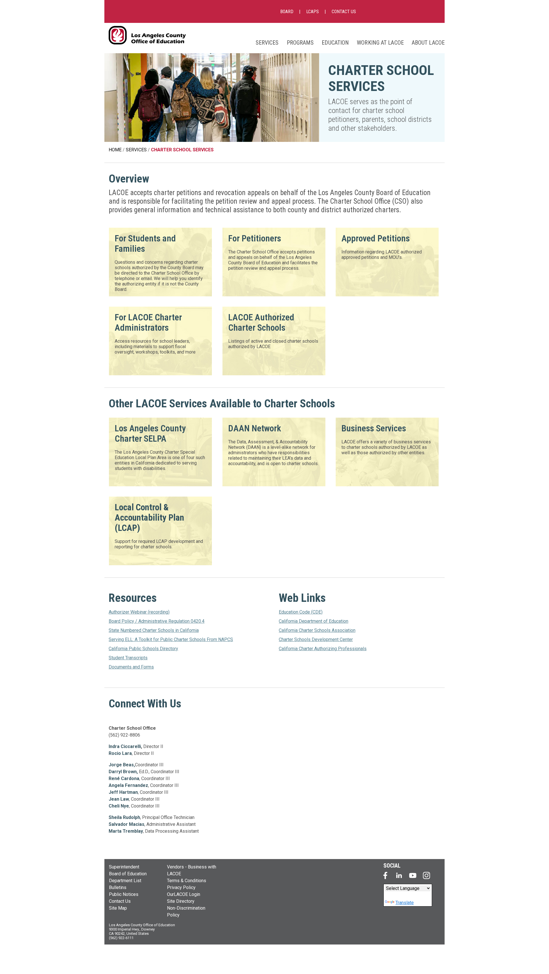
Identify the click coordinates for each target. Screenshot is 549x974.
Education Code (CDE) (301, 612)
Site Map (118, 908)
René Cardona (124, 778)
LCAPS (312, 11)
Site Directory (180, 901)
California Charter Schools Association (317, 630)
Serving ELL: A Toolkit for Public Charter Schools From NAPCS (171, 639)
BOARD (286, 11)
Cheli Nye (119, 806)
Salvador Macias (126, 824)
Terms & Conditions (186, 880)
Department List (125, 880)
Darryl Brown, (123, 771)
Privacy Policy (181, 887)
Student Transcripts (128, 657)
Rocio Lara (120, 753)
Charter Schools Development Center (316, 639)
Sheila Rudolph (124, 817)
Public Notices (123, 894)
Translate (404, 902)
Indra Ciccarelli (125, 746)
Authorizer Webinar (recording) (139, 612)
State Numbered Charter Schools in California (154, 630)
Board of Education (128, 873)
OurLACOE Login (183, 894)
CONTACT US (344, 11)
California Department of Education (313, 621)
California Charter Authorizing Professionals (323, 648)
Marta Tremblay (126, 831)
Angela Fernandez (128, 785)
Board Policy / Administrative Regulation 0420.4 (156, 621)
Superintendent (124, 867)
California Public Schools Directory (143, 648)
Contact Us (120, 901)
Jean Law (119, 799)
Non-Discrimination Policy (186, 911)
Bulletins (117, 887)
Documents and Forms (131, 667)
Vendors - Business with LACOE (191, 870)
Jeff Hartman (123, 792)
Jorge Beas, (122, 764)
